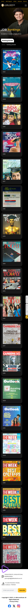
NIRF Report (9, 1)
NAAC (2, 1)
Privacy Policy (14, 601)
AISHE (14, 1)
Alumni (25, 1)
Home (3, 45)
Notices (20, 1)
